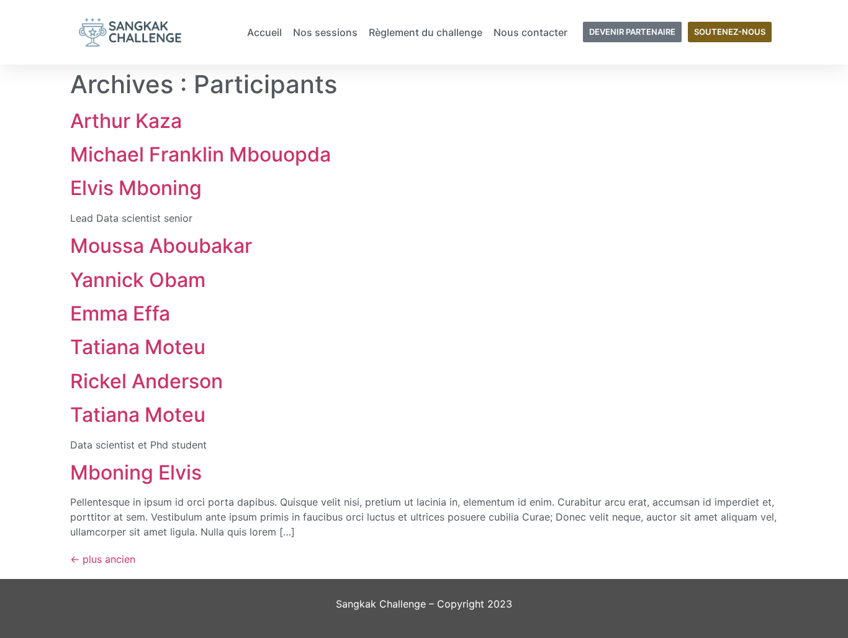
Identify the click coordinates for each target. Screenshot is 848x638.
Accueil (264, 32)
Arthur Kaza (126, 121)
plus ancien (102, 559)
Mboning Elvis (136, 472)
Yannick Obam (137, 280)
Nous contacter (530, 32)
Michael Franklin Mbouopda (200, 154)
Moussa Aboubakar (161, 246)
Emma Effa (120, 313)
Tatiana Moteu (137, 347)
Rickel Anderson (146, 381)
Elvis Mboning (136, 188)
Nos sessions (325, 32)
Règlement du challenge (425, 32)
